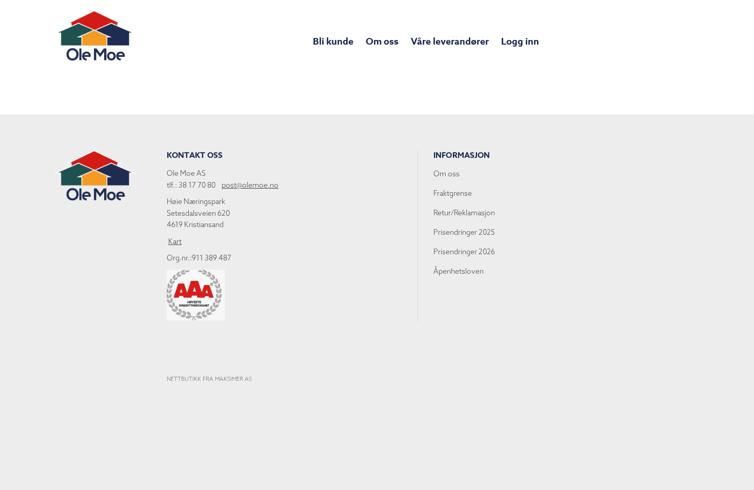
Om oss (382, 41)
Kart (175, 241)
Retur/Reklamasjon (464, 212)
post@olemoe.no (250, 185)
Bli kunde (333, 41)
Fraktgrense (452, 193)
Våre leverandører (450, 41)
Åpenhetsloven (458, 271)
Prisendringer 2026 (464, 251)
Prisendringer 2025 (464, 232)
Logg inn (520, 41)
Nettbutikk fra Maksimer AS (209, 378)
